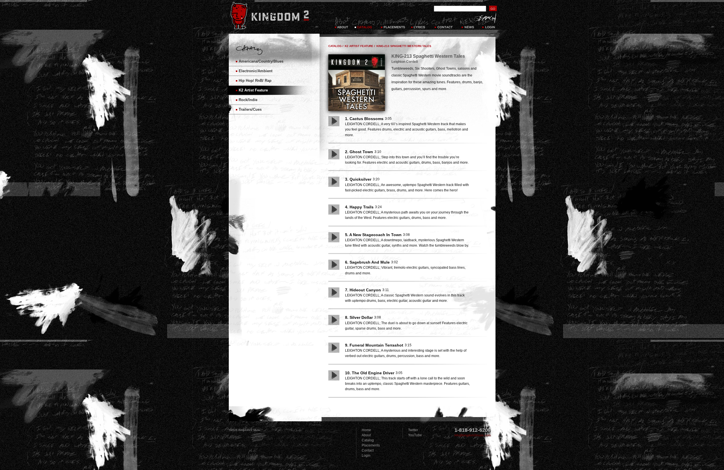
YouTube (415, 435)
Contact (444, 22)
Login (489, 22)
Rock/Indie (248, 100)
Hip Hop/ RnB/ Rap (255, 80)
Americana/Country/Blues (261, 61)
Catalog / (335, 46)
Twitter (413, 430)
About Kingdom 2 (342, 22)
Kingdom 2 (277, 15)
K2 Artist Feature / (360, 46)
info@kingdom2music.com (472, 435)
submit (493, 8)
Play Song (333, 121)
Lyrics (420, 22)
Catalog (363, 22)
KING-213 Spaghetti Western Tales (403, 46)
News (467, 22)
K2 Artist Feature (253, 90)
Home (366, 430)
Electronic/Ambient (255, 71)
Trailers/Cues (250, 109)
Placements (392, 22)
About (366, 435)
